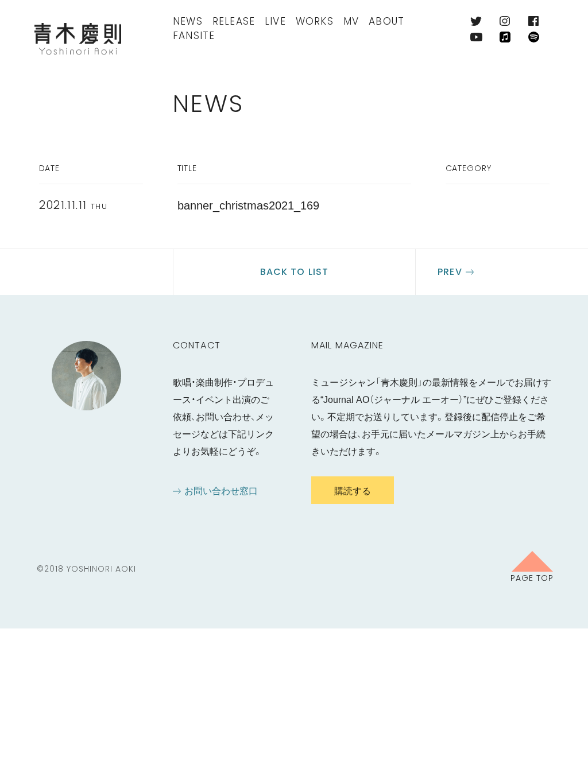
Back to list (294, 271)
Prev (450, 271)
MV (351, 21)
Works (315, 21)
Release (233, 21)
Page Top (532, 577)
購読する (352, 490)
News (188, 21)
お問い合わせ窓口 (221, 490)
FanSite (194, 35)
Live (275, 21)
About (386, 21)
